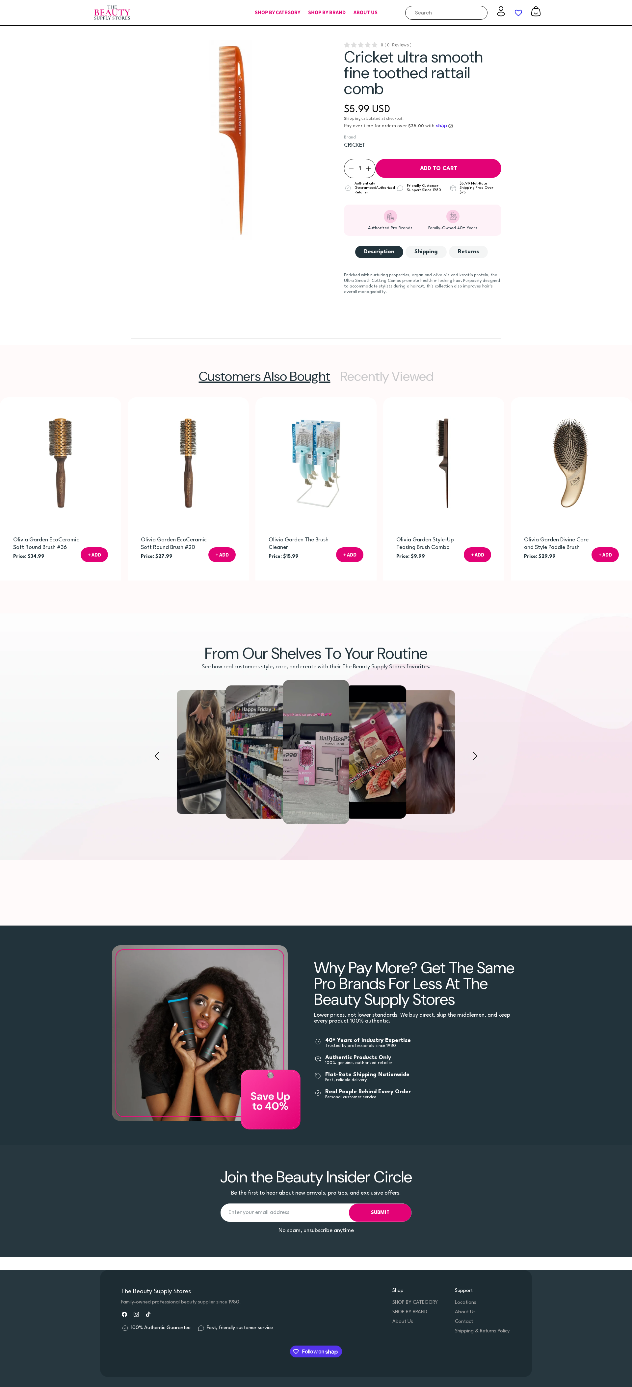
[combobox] (446, 13)
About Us (402, 1321)
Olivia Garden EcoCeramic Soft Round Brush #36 (46, 543)
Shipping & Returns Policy (482, 1331)
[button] (277, 12)
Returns (468, 252)
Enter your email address (258, 1212)
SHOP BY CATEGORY (415, 1302)
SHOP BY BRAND (409, 1312)
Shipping (352, 118)
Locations (465, 1302)
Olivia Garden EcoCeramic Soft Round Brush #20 (174, 543)
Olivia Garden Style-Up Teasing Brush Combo (425, 543)
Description (379, 252)
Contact (464, 1321)
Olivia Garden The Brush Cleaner (299, 543)
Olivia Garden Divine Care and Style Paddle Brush (556, 543)
